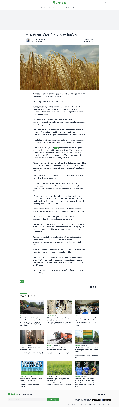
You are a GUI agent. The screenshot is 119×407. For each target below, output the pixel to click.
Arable (58, 7)
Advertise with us (98, 404)
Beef (54, 7)
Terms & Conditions (79, 404)
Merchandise (106, 404)
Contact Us (70, 404)
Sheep (63, 7)
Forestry (75, 7)
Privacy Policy (88, 404)
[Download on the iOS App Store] (96, 400)
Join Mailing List (53, 400)
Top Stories (44, 7)
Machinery (69, 7)
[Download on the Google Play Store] (106, 400)
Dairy (50, 7)
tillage (56, 148)
